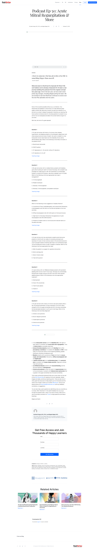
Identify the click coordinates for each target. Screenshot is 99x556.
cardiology (39, 465)
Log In (85, 2)
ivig (37, 467)
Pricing (76, 2)
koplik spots (41, 467)
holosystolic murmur (41, 466)
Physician (57, 2)
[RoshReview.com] (6, 2)
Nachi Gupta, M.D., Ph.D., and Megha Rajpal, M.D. (40, 26)
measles (44, 467)
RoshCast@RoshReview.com (48, 384)
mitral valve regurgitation (51, 467)
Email (41, 436)
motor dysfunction (59, 467)
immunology (63, 466)
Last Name (42, 447)
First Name (42, 442)
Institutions (70, 2)
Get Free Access (92, 2)
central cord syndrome (46, 465)
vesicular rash (46, 468)
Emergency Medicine (40, 463)
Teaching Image (35, 156)
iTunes (48, 394)
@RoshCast (55, 382)
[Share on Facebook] (54, 26)
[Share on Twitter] (56, 26)
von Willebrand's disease (53, 468)
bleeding (35, 465)
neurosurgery (37, 468)
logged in (39, 521)
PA (62, 2)
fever (56, 465)
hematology (60, 465)
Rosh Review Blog (39, 377)
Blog (80, 2)
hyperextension (48, 466)
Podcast (45, 463)
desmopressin (52, 465)
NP (65, 2)
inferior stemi (34, 467)
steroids (42, 468)
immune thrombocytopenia (56, 466)
